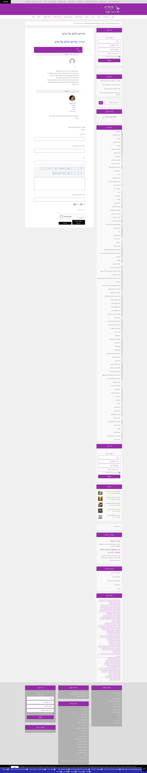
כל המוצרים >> (116, 526)
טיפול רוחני (103, 608)
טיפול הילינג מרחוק (82, 744)
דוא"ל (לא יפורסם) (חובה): (78, 146)
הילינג (40, 1)
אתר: (84, 157)
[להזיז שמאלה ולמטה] (1, 2)
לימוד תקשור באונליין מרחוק (112, 623)
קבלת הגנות (116, 649)
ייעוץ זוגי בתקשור (83, 736)
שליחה (65, 223)
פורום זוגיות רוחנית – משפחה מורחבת (111, 84)
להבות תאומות (106, 616)
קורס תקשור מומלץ (82, 720)
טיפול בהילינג (104, 605)
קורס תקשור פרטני (114, 679)
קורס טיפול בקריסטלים (113, 658)
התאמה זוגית (108, 600)
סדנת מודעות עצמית (114, 641)
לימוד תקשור (116, 621)
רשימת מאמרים (102, 1)
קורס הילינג (116, 651)
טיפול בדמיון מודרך (114, 605)
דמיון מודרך (34, 1)
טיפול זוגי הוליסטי (83, 750)
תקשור (45, 1)
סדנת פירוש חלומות (114, 644)
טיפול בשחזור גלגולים (114, 608)
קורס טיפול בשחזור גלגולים (112, 661)
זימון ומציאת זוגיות (82, 752)
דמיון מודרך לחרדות (82, 722)
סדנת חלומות (103, 636)
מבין (15, 767)
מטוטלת (117, 631)
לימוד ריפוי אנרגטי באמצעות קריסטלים (110, 618)
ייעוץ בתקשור (103, 611)
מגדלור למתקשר (115, 628)
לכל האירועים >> (109, 117)
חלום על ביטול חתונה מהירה (113, 580)
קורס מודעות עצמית (82, 747)
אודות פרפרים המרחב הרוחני (91, 1)
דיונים (103, 23)
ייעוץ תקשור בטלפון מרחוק (80, 739)
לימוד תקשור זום (115, 626)
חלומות (87, 17)
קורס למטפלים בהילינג (113, 666)
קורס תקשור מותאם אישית (112, 676)
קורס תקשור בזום (106, 671)
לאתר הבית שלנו (116, 1)
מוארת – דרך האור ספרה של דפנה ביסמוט (110, 80)
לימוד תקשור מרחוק (103, 626)
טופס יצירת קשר (52, 1)
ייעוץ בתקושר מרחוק (114, 611)
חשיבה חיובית (78, 17)
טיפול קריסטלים (68, 17)
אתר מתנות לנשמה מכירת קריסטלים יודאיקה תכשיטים (74, 761)
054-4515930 (73, 694)
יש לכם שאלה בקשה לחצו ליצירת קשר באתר (133, 769)
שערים (118, 589)
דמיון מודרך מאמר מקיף (81, 728)
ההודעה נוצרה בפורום (79, 222)
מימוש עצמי (110, 631)
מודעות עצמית (57, 17)
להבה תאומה (116, 616)
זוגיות (93, 17)
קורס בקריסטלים (107, 649)
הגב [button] (64, 54)
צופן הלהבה (101, 646)
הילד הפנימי (116, 600)
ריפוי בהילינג (84, 731)
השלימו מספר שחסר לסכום (78, 194)
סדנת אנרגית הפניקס (114, 636)
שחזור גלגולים (28, 1)
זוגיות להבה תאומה (114, 603)
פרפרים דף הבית (110, 23)
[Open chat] (144, 768)
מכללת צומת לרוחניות (113, 634)
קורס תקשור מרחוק (82, 741)
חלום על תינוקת (116, 576)
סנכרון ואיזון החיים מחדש (113, 646)
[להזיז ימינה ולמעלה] (2, 1)
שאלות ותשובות (71, 1)
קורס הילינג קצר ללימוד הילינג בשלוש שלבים (110, 655)
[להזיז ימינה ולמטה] (2, 2)
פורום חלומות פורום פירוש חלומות (92, 23)
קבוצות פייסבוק (62, 1)
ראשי (113, 17)
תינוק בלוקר (117, 585)
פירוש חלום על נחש (66, 42)
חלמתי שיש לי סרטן (115, 572)
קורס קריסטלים (115, 669)
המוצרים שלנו (80, 1)
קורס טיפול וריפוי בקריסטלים (112, 664)
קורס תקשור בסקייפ (114, 674)
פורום (109, 1)
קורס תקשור (116, 671)
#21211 (66, 54)
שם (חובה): (82, 134)
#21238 (66, 91)
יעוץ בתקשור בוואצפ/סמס (113, 613)
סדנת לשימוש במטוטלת (113, 639)
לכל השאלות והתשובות (114, 560)
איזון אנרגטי (84, 733)
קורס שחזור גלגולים (104, 669)
